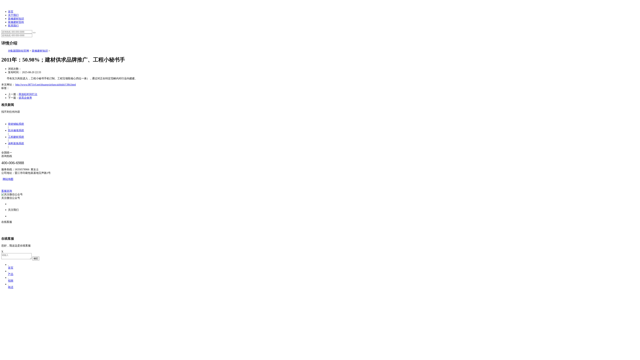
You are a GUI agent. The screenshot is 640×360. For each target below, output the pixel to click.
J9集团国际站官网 (18, 50)
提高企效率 (25, 97)
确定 (36, 258)
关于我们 (13, 15)
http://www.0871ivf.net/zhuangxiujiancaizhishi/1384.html (45, 84)
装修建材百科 (16, 22)
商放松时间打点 (28, 94)
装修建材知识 (16, 18)
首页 (10, 11)
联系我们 (13, 25)
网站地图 (8, 179)
